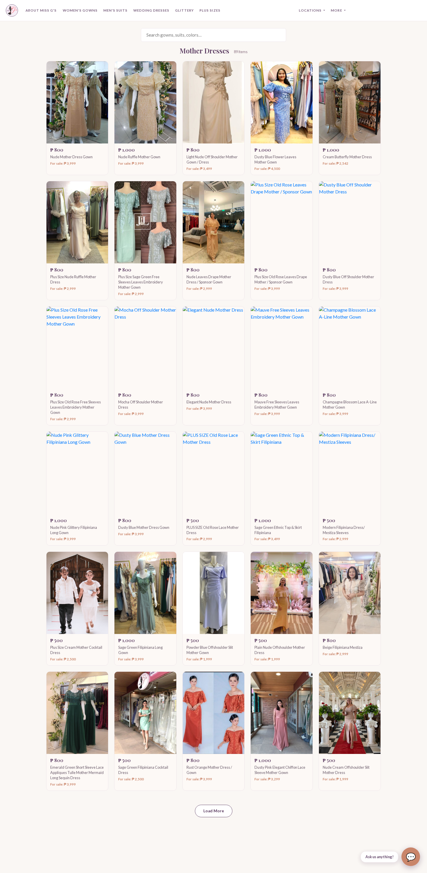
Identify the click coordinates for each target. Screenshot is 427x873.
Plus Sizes (210, 10)
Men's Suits (115, 10)
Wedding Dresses (151, 10)
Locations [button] (310, 10)
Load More (213, 811)
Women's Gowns (80, 10)
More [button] (337, 10)
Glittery (184, 10)
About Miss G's (41, 10)
